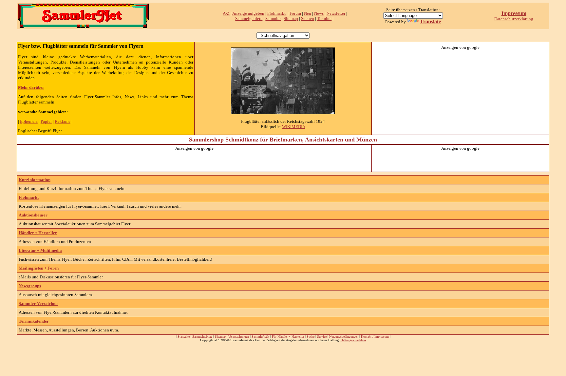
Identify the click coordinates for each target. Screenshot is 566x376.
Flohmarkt (276, 13)
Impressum (513, 13)
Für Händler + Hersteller (288, 336)
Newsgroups (30, 285)
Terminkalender (34, 321)
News (319, 13)
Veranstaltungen (238, 336)
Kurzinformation (34, 179)
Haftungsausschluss (353, 340)
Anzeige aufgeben (248, 13)
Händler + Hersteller (38, 232)
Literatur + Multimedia (40, 250)
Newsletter (336, 13)
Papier (46, 121)
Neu (307, 13)
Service (322, 336)
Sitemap (291, 18)
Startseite (184, 336)
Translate (430, 21)
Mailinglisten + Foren (39, 268)
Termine (324, 18)
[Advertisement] (460, 91)
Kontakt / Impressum (375, 336)
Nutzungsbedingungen (343, 336)
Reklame (62, 121)
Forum (295, 13)
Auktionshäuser (33, 215)
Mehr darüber (31, 87)
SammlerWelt (260, 336)
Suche (310, 336)
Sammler (273, 18)
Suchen (307, 18)
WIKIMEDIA (293, 126)
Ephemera (29, 121)
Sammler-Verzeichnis (38, 303)
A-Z (226, 13)
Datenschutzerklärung (513, 18)
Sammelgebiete (248, 18)
